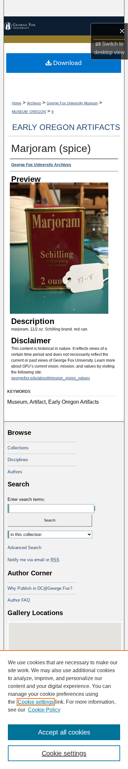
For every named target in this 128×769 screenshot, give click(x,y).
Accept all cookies (64, 732)
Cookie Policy (44, 710)
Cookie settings (36, 702)
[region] (64, 709)
